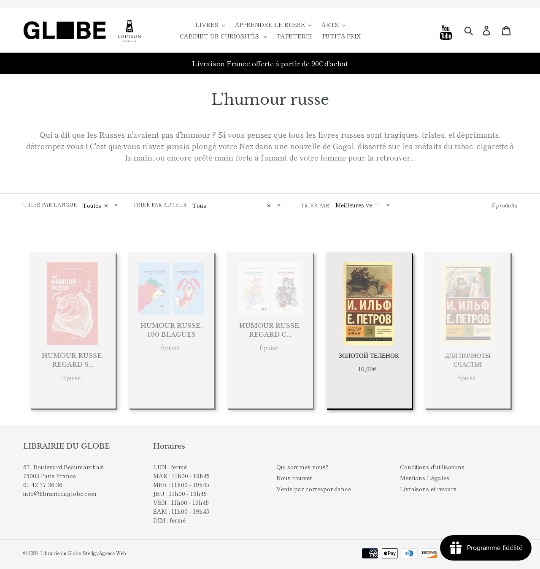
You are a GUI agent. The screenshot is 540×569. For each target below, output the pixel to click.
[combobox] (100, 205)
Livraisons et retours (428, 489)
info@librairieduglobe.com (60, 493)
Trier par (314, 205)
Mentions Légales (424, 478)
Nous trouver (294, 478)
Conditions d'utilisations (432, 467)
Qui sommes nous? (302, 467)
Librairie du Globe (60, 553)
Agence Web (112, 553)
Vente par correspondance (313, 489)
